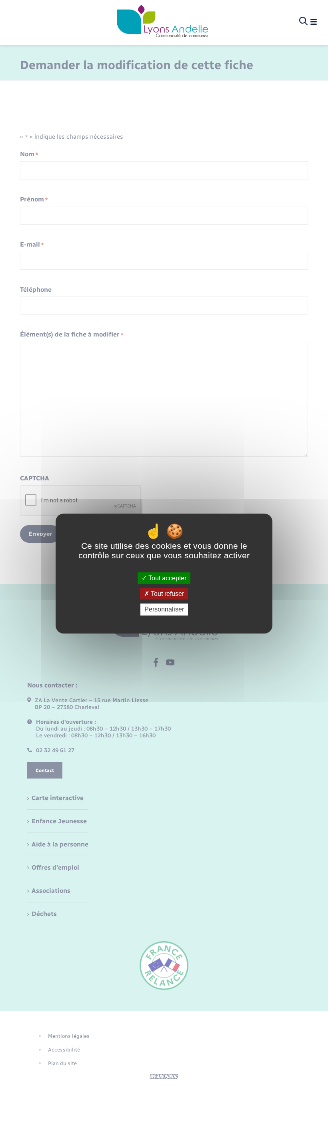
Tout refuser (166, 593)
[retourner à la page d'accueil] (162, 22)
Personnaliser (164, 609)
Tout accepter (166, 578)
